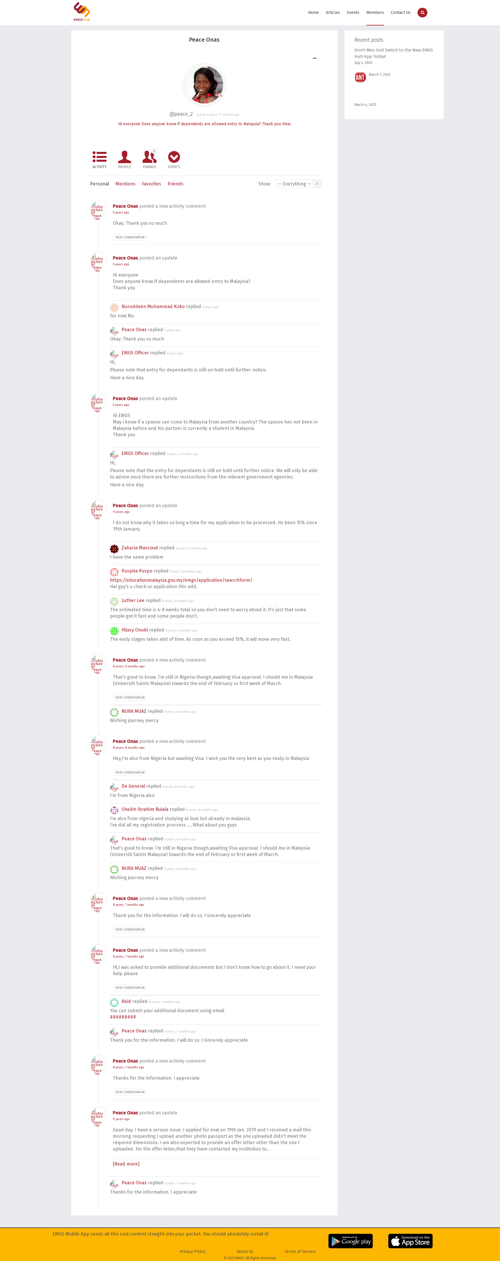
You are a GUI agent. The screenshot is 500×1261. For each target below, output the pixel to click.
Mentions (125, 184)
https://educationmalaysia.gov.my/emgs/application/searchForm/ (181, 580)
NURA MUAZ (134, 711)
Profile (124, 167)
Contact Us (401, 12)
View (286, 124)
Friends (149, 159)
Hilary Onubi (135, 630)
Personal (99, 184)
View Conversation (130, 237)
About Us (245, 1251)
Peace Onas (125, 206)
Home (313, 12)
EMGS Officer (135, 353)
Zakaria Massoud (140, 548)
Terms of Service (300, 1251)
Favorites (151, 184)
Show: (264, 184)
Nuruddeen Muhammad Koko (153, 306)
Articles (333, 12)
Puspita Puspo (137, 571)
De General (133, 786)
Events (353, 12)
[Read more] (126, 1164)
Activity (99, 167)
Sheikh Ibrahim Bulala (145, 809)
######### (123, 1017)
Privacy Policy (192, 1251)
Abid (126, 1001)
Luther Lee (133, 600)
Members (375, 12)
